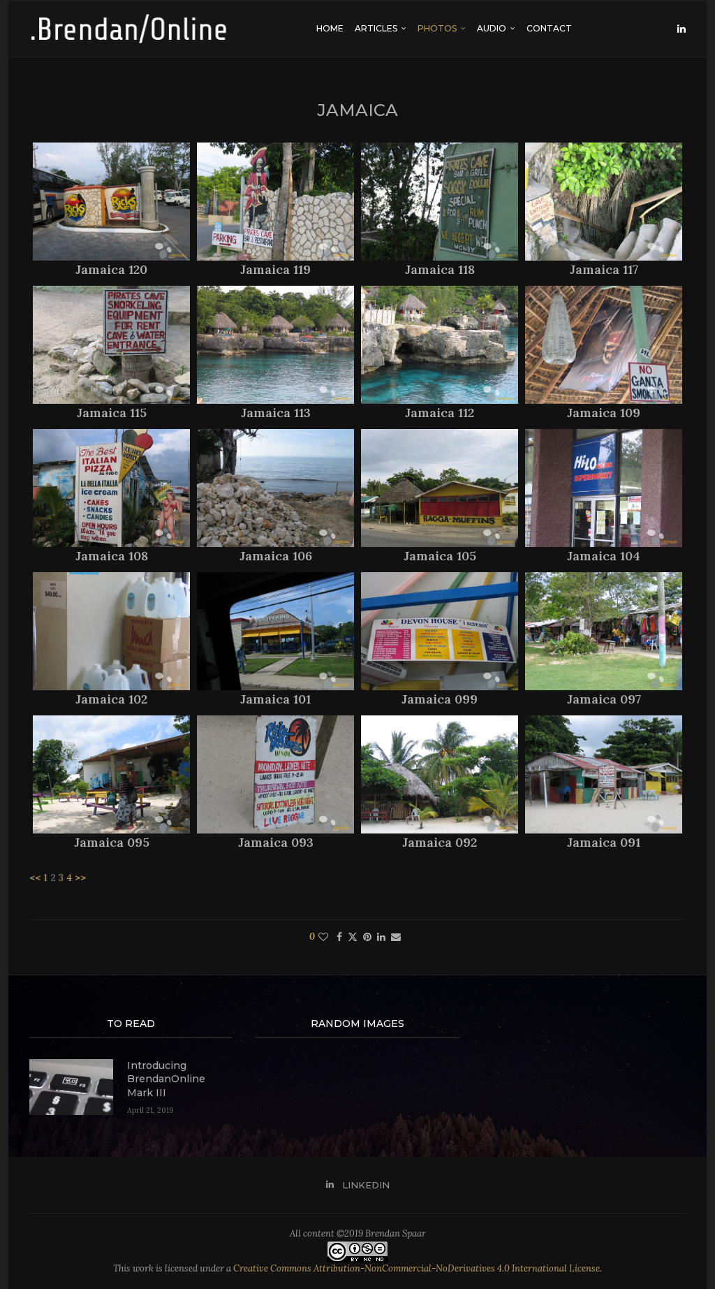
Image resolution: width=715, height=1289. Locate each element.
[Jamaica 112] (439, 345)
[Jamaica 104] (603, 488)
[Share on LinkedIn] (381, 937)
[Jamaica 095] (111, 774)
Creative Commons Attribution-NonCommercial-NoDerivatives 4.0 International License (416, 1268)
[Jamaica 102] (111, 631)
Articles (376, 28)
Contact (549, 28)
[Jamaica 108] (111, 488)
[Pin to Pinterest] (367, 937)
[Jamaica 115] (111, 345)
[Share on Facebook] (339, 937)
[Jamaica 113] (275, 345)
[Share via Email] (396, 937)
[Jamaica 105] (439, 488)
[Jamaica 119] (275, 202)
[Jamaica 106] (275, 488)
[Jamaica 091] (603, 774)
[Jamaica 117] (603, 202)
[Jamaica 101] (275, 631)
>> (80, 877)
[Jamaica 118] (439, 202)
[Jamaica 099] (439, 631)
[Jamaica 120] (111, 202)
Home (330, 28)
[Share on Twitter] (353, 937)
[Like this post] (323, 937)
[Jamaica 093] (275, 774)
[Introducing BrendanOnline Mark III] (71, 1087)
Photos (437, 28)
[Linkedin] (681, 29)
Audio (491, 28)
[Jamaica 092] (439, 774)
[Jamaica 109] (603, 345)
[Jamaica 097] (603, 631)
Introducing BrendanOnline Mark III (166, 1079)
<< (34, 877)
